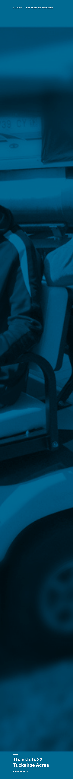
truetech (17, 7)
